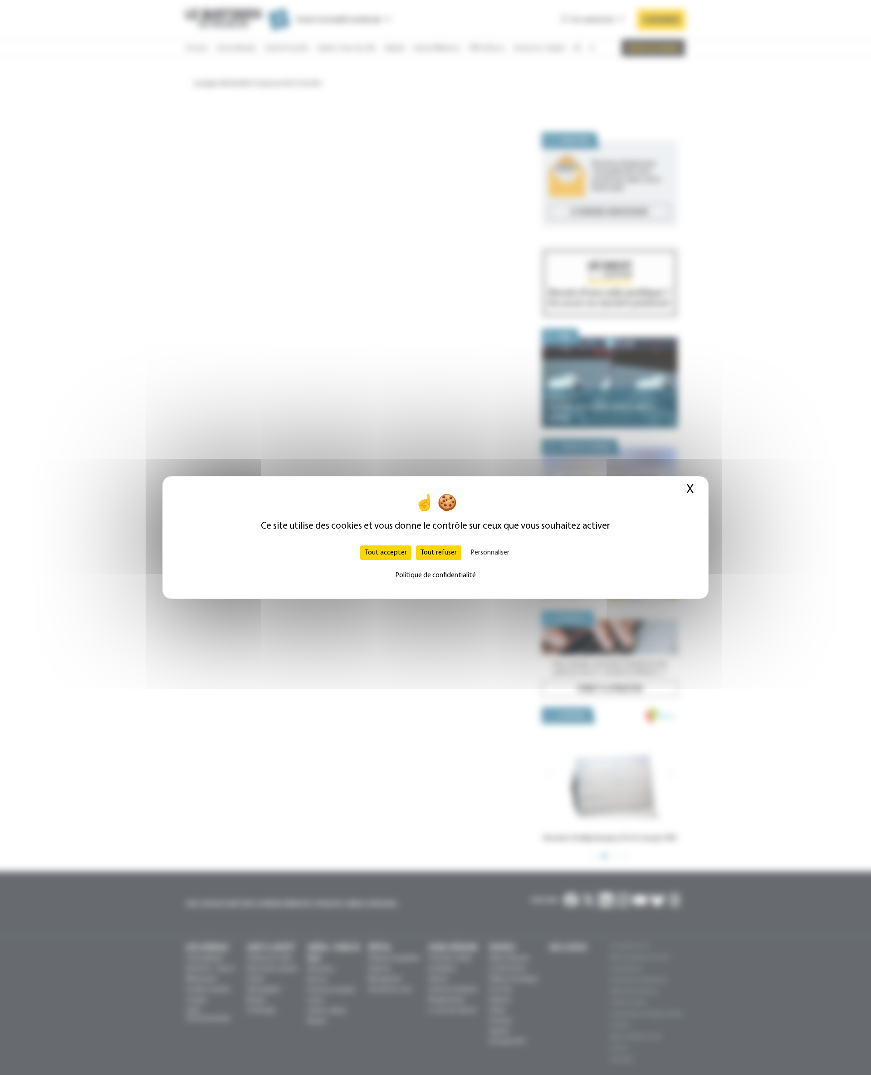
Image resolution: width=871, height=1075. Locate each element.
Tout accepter (386, 552)
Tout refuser (439, 552)
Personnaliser (489, 552)
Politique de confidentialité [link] (435, 575)
